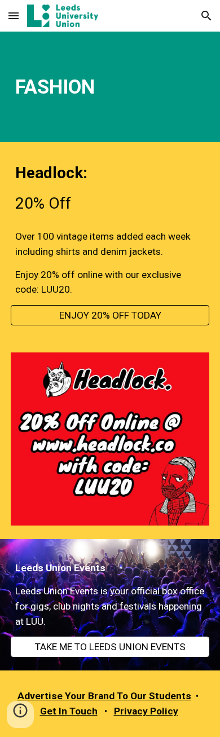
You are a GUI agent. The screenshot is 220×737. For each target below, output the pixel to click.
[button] (13, 15)
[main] (110, 87)
